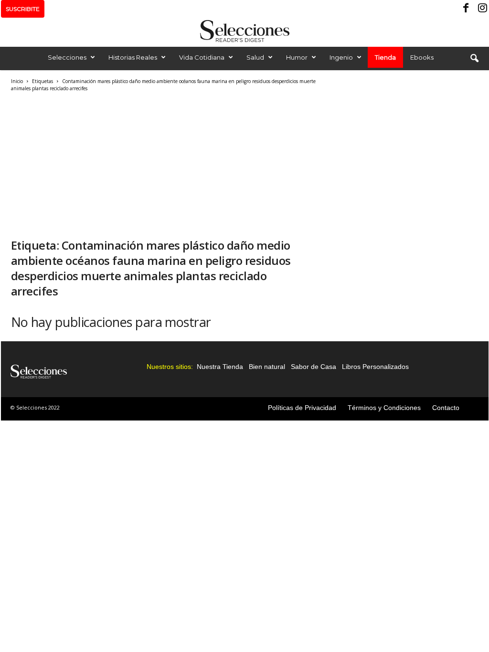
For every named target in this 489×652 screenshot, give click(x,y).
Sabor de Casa (313, 366)
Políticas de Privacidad (302, 407)
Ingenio (341, 57)
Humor (297, 57)
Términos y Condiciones (384, 407)
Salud (255, 57)
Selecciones (67, 57)
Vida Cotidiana (201, 57)
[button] (474, 58)
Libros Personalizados (375, 366)
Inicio (17, 81)
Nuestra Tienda (220, 366)
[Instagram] (481, 9)
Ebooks (422, 57)
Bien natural (267, 366)
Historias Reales (132, 57)
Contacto (445, 407)
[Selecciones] (244, 31)
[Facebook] (466, 9)
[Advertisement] (164, 164)
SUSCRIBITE (23, 8)
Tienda (385, 57)
